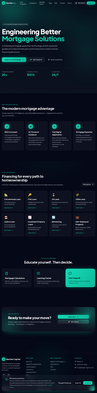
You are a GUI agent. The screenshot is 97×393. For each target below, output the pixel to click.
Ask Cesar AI (81, 3)
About (70, 3)
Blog (50, 3)
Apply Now (91, 3)
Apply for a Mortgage (13, 60)
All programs (87, 184)
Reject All (78, 383)
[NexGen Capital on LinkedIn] (9, 375)
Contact (62, 3)
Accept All (88, 383)
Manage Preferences (64, 383)
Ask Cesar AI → (54, 364)
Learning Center (42, 3)
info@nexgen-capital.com (85, 367)
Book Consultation (57, 59)
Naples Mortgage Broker (33, 364)
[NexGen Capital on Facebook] (4, 375)
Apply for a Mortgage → (57, 361)
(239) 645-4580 (82, 364)
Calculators (33, 3)
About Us (29, 361)
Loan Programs (23, 3)
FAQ (55, 3)
